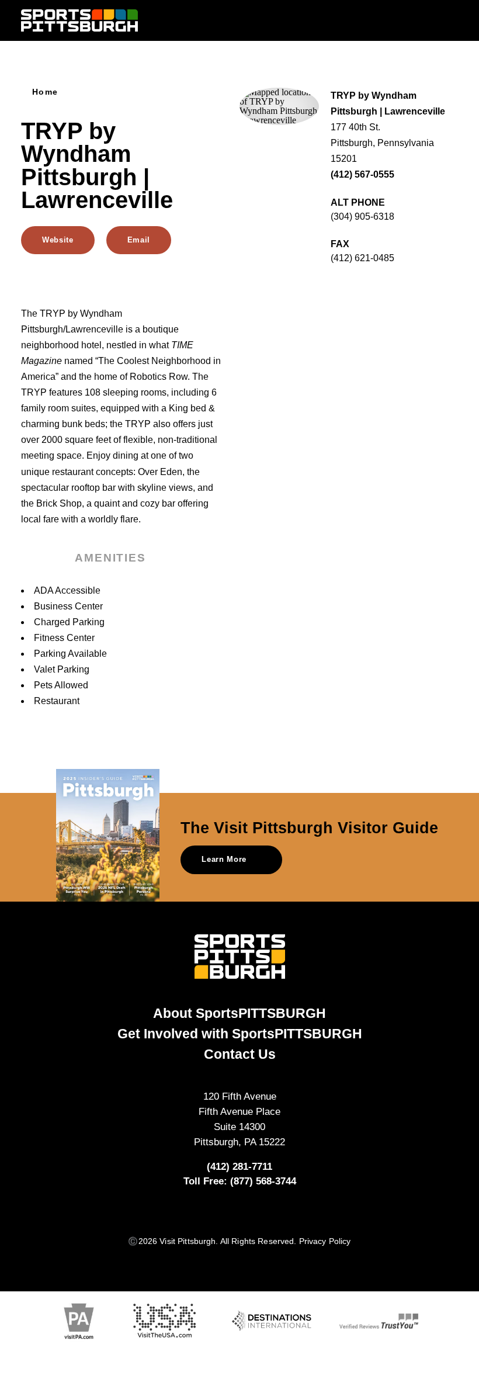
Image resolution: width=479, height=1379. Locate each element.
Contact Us (240, 1054)
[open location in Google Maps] (279, 105)
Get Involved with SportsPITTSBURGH (239, 1033)
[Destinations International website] (271, 1321)
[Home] (79, 20)
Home (45, 92)
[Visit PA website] (79, 1321)
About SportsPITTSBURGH (239, 1013)
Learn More (224, 859)
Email (138, 239)
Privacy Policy (325, 1241)
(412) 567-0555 (362, 174)
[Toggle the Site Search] (426, 20)
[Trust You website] (378, 1321)
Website (58, 239)
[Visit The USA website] (164, 1321)
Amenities (110, 558)
